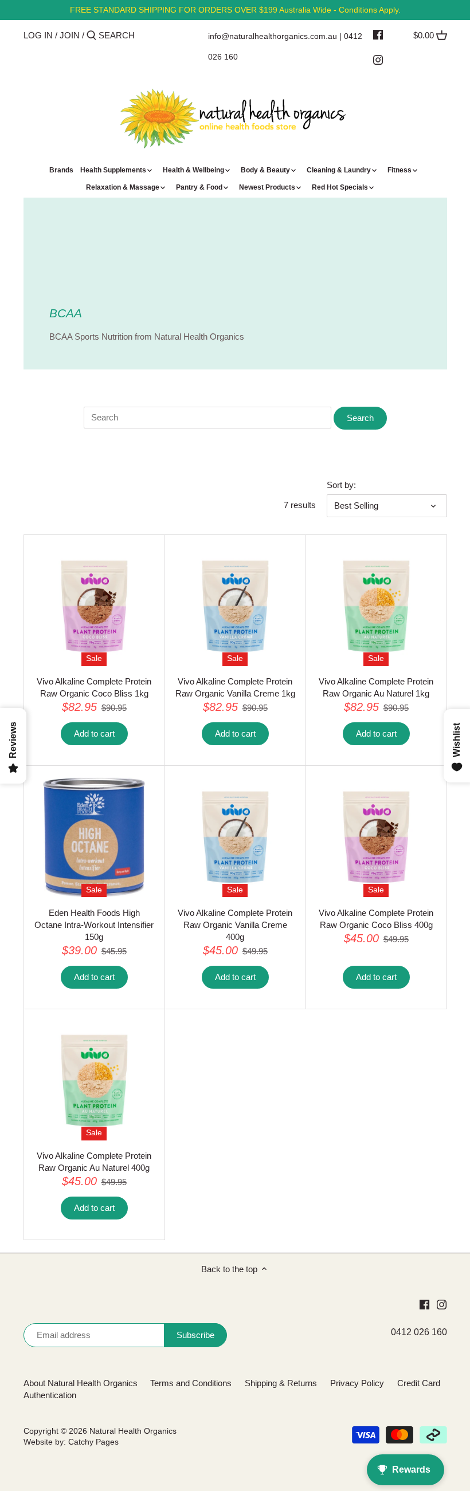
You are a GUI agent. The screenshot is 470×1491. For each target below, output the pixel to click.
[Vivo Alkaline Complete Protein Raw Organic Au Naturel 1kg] (376, 606)
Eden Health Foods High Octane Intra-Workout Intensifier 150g (94, 925)
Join (70, 35)
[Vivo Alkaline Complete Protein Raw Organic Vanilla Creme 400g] (235, 837)
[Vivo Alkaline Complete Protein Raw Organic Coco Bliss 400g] (376, 837)
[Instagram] (378, 59)
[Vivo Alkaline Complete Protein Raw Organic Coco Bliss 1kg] (94, 606)
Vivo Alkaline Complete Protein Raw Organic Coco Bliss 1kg (94, 687)
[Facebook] (378, 34)
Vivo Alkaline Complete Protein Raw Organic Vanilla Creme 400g (235, 925)
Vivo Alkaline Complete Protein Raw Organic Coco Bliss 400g (376, 919)
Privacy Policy (357, 1383)
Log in (38, 35)
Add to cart (94, 733)
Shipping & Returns (281, 1383)
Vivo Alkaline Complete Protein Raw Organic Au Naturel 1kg (376, 687)
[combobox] (147, 35)
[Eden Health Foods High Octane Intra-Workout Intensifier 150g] (94, 837)
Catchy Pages (93, 1442)
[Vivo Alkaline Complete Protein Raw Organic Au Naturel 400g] (94, 1080)
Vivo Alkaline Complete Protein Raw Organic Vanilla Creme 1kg (235, 687)
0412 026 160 (419, 1332)
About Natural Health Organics (80, 1383)
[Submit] (91, 35)
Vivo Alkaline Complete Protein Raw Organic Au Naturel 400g (94, 1162)
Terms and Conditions (191, 1383)
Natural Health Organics (133, 1431)
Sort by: (341, 485)
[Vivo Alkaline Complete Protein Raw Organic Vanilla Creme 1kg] (235, 606)
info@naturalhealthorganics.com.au (272, 36)
